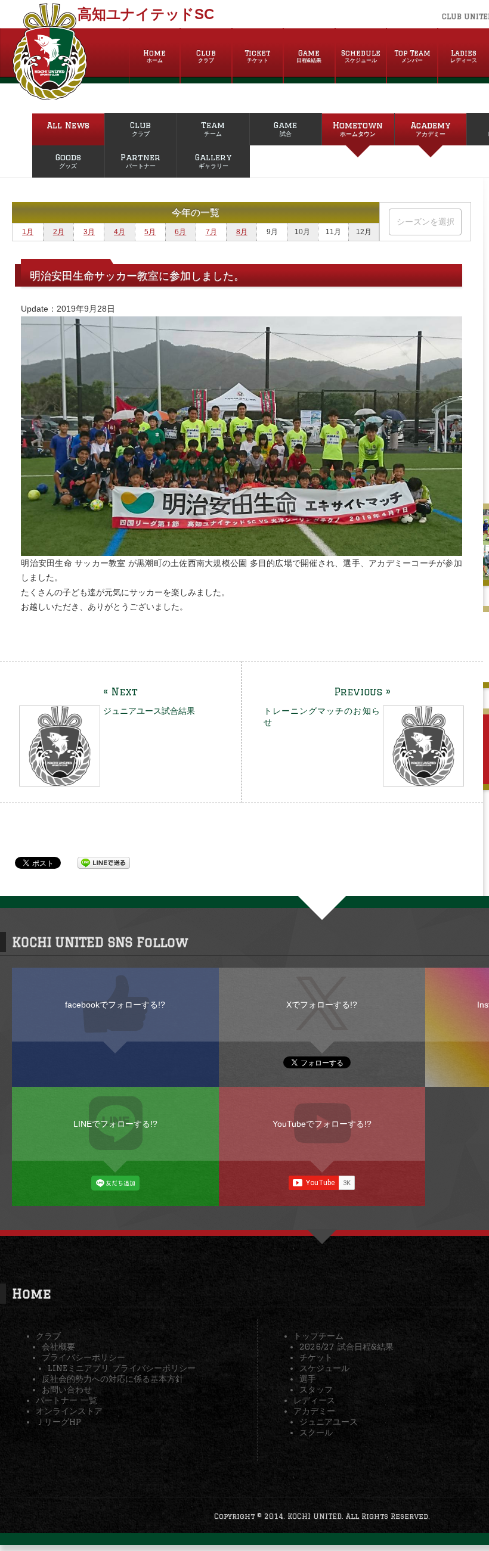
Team (213, 128)
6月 (180, 232)
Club (206, 56)
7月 (211, 232)
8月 (241, 232)
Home (154, 56)
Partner (140, 161)
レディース (314, 1400)
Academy (430, 128)
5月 (150, 232)
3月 (89, 232)
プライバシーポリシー (83, 1357)
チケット (316, 1357)
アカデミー (314, 1411)
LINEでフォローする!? (115, 1124)
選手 (307, 1379)
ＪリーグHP (58, 1421)
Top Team (412, 56)
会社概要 (58, 1346)
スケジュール (324, 1368)
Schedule (360, 56)
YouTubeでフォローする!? (322, 1124)
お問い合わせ (67, 1389)
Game (308, 56)
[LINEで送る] (104, 862)
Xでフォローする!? (321, 1004)
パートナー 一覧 (66, 1400)
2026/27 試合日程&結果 (346, 1346)
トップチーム (318, 1336)
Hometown (358, 128)
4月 (119, 232)
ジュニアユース (328, 1421)
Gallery (213, 161)
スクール (316, 1432)
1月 (27, 232)
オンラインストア (69, 1411)
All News (68, 125)
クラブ (48, 1336)
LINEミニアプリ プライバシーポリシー (122, 1368)
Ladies (463, 56)
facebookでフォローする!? (115, 1004)
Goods (68, 161)
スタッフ (316, 1389)
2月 (58, 232)
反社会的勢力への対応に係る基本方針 (113, 1379)
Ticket (257, 56)
